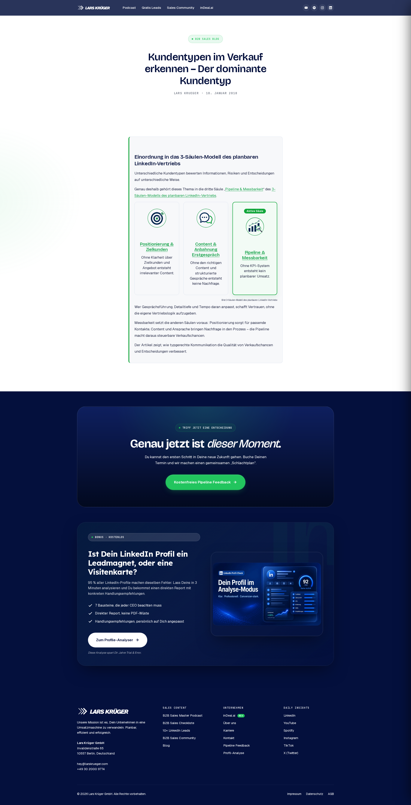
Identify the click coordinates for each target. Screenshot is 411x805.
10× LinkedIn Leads (176, 730)
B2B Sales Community (179, 738)
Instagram (291, 738)
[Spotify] (314, 7)
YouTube (290, 723)
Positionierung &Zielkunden (156, 247)
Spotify (289, 730)
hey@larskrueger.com (92, 764)
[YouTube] (306, 7)
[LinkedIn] (330, 7)
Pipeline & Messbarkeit (244, 189)
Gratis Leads (151, 8)
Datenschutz (314, 794)
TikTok (289, 745)
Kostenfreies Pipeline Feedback (202, 482)
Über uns (229, 723)
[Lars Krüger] (94, 8)
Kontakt (228, 738)
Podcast (129, 8)
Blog (166, 745)
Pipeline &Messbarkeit (254, 255)
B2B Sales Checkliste (178, 723)
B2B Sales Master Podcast (183, 715)
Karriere (228, 730)
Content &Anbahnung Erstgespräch (205, 249)
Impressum (294, 794)
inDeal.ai (206, 8)
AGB (331, 794)
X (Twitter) (291, 753)
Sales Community (180, 8)
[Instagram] (322, 7)
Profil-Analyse (233, 753)
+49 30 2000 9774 (91, 769)
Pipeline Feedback (236, 745)
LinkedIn (289, 715)
